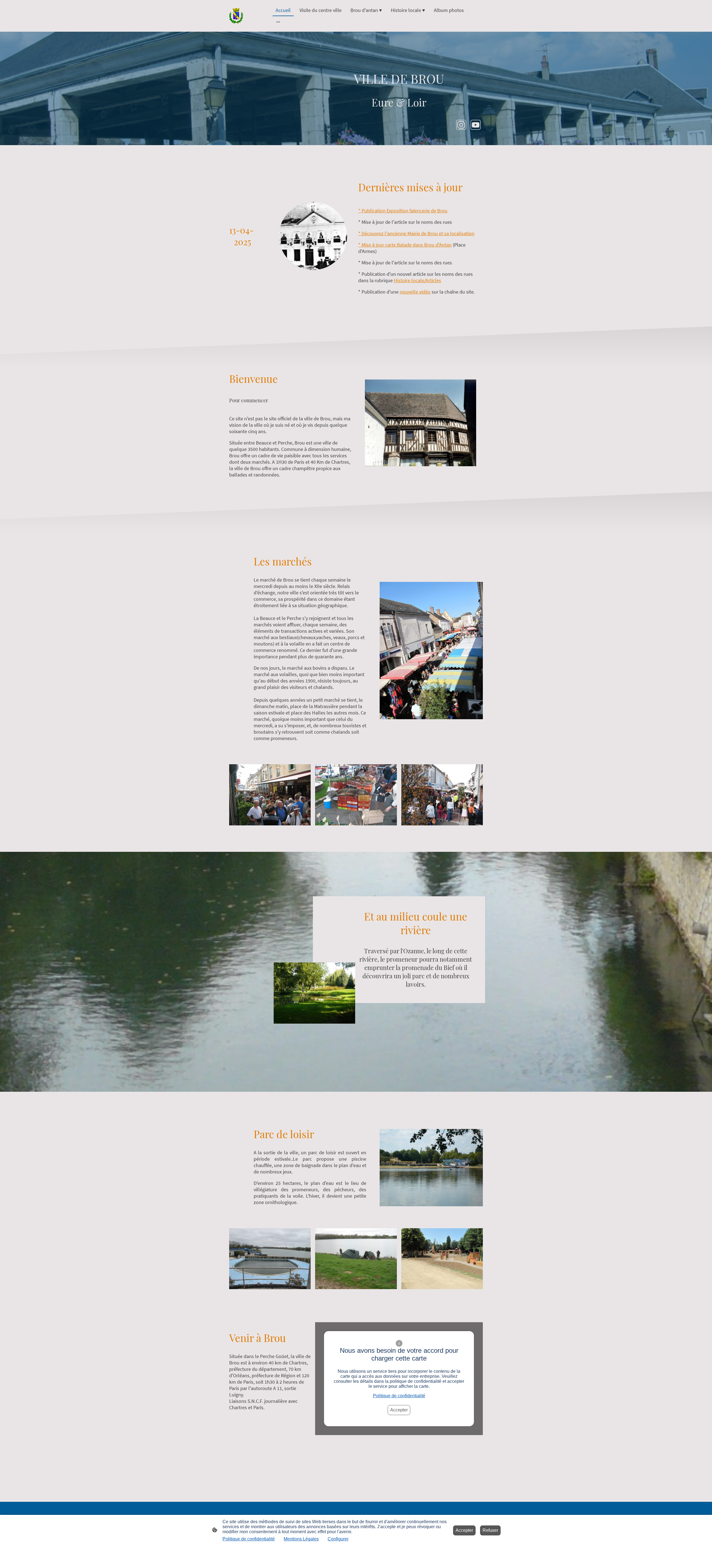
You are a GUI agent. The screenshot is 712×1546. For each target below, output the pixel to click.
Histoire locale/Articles (417, 280)
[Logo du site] (236, 16)
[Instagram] (461, 125)
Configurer (338, 1539)
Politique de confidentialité (399, 1395)
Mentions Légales (301, 1539)
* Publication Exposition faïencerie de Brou (403, 210)
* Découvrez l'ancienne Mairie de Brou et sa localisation (416, 233)
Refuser (490, 1530)
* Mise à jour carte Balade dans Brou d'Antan (405, 245)
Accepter (399, 1410)
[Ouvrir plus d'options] (278, 22)
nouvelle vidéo (415, 292)
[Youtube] (476, 125)
